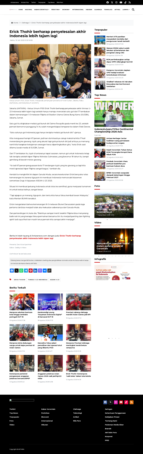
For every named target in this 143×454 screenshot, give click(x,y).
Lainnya (126, 9)
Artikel (117, 9)
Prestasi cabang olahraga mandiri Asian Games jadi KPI (78, 313)
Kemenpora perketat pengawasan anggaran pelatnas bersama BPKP (19, 376)
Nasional (28, 9)
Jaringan (108, 409)
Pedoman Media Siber (114, 425)
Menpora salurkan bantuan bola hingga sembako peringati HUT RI (20, 314)
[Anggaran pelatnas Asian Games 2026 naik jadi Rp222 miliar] (50, 363)
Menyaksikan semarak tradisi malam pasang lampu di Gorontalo (113, 246)
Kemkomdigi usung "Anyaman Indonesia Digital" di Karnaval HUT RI (50, 314)
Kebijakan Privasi (112, 417)
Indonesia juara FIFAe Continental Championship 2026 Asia (113, 130)
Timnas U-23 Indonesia (37, 279)
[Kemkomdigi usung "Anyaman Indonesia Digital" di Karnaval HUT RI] (50, 302)
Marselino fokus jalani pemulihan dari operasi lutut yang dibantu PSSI (50, 345)
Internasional (78, 9)
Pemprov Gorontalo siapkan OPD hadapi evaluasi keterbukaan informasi (118, 72)
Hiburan (89, 9)
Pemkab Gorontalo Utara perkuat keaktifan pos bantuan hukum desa (116, 163)
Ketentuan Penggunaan (115, 413)
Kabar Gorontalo (41, 9)
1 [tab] (107, 219)
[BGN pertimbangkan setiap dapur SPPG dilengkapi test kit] (99, 63)
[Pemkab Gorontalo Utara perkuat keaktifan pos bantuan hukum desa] (99, 164)
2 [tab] (110, 219)
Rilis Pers (60, 2)
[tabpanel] (114, 205)
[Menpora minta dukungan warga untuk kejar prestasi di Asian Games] (21, 332)
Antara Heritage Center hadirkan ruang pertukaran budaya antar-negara (117, 140)
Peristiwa (55, 9)
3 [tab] (114, 219)
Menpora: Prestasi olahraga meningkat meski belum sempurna (77, 345)
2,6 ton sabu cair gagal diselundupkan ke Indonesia (112, 329)
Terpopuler (42, 2)
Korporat (109, 436)
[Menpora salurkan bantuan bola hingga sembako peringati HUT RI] (21, 302)
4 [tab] (117, 219)
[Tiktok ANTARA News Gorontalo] (125, 2)
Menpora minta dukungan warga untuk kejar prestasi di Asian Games (21, 345)
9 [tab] (126, 256)
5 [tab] (121, 219)
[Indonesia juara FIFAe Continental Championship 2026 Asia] (114, 114)
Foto (97, 186)
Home (21, 9)
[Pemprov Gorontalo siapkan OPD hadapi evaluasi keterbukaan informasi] (99, 73)
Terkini (33, 2)
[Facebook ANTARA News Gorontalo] (107, 2)
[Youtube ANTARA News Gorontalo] (121, 2)
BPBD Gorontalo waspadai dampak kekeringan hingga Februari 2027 (118, 175)
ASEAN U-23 (54, 279)
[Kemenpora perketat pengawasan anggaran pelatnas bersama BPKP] (21, 363)
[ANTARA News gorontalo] (13, 9)
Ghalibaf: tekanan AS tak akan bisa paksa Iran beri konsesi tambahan (119, 84)
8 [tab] (122, 256)
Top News (51, 2)
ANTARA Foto (111, 433)
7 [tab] (119, 256)
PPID (107, 440)
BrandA (108, 429)
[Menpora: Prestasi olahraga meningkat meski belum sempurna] (78, 332)
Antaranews (15, 2)
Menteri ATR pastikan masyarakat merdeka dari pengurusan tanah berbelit (118, 39)
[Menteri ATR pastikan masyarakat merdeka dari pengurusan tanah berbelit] (99, 40)
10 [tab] (129, 256)
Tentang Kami (111, 421)
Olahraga (98, 9)
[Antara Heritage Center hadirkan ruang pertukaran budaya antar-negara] (99, 142)
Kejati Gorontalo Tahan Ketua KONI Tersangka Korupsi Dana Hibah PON (119, 152)
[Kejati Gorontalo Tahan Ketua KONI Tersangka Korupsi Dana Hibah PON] (99, 153)
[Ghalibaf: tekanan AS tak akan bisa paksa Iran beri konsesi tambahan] (99, 85)
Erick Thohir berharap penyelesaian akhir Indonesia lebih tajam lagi (59, 23)
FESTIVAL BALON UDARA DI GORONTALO (113, 210)
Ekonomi (65, 9)
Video (97, 222)
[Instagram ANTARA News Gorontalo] (116, 2)
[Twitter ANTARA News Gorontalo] (112, 2)
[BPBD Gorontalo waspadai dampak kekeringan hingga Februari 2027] (99, 176)
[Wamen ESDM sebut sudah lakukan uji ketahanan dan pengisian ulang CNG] (99, 51)
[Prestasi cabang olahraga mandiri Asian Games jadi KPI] (78, 302)
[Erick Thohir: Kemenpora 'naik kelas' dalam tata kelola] (78, 363)
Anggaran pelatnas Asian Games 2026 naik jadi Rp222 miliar (49, 376)
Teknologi (108, 9)
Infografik (100, 259)
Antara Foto (25, 2)
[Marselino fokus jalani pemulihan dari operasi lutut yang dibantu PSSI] (50, 332)
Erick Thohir (19, 279)
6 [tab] (116, 256)
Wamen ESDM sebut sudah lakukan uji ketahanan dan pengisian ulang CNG (117, 50)
